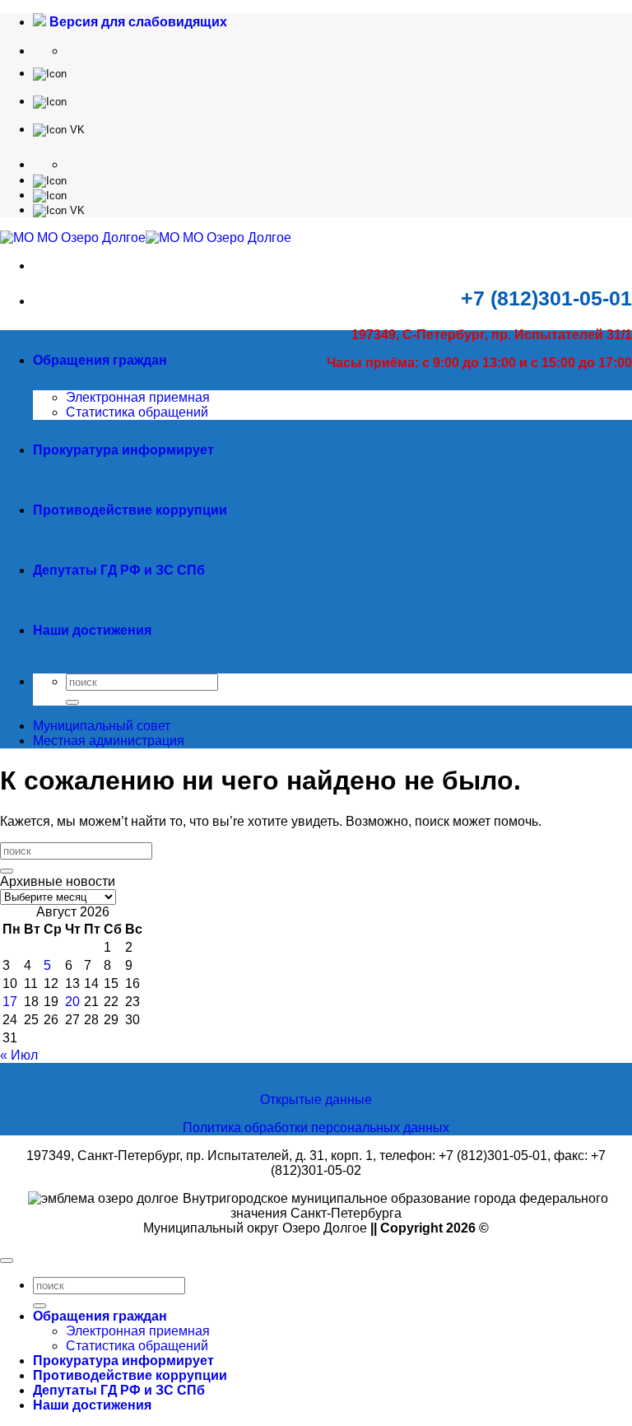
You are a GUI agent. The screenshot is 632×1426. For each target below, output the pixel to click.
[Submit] (72, 702)
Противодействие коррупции (130, 510)
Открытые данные (316, 1100)
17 (9, 1002)
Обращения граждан (100, 360)
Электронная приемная (138, 397)
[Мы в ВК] (59, 129)
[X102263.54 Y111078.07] (50, 73)
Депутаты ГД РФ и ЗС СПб (119, 570)
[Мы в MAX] (50, 101)
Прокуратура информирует (123, 450)
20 (72, 1002)
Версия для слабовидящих (136, 22)
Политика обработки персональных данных (316, 1128)
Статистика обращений (137, 412)
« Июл (19, 1055)
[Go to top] (6, 1260)
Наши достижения (92, 630)
